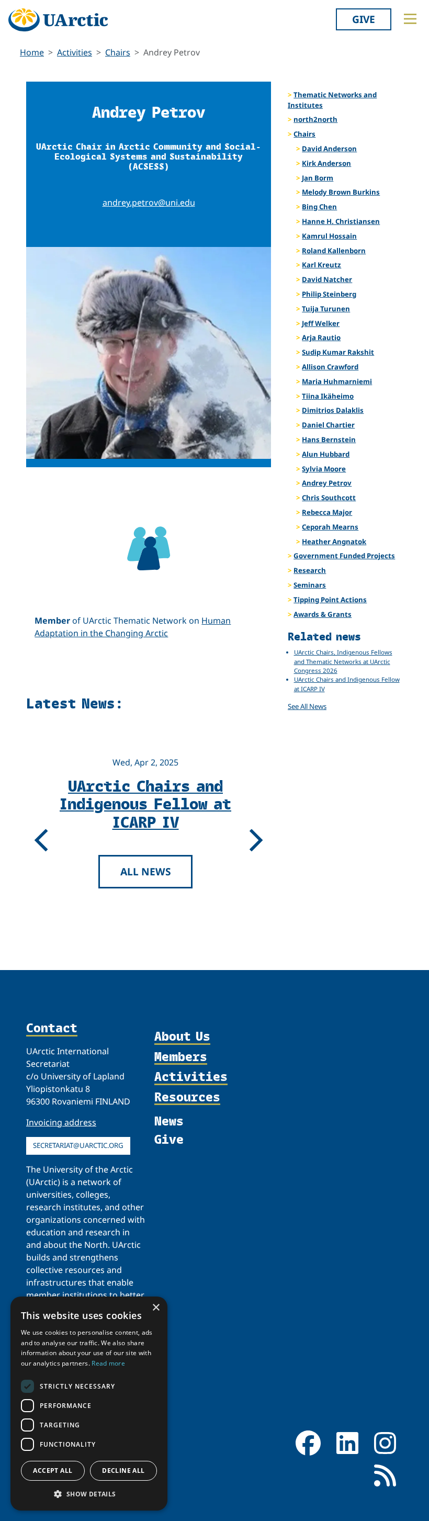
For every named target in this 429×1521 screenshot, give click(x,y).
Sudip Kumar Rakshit (338, 352)
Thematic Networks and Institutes (332, 100)
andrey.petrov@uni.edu (149, 202)
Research (309, 570)
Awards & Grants (322, 614)
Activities (74, 52)
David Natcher (327, 279)
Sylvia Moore (324, 469)
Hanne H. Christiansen (341, 221)
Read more (108, 1363)
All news (148, 907)
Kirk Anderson (326, 163)
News (169, 1120)
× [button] (156, 1308)
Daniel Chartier (328, 425)
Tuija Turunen (326, 308)
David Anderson (329, 148)
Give (363, 19)
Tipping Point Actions (330, 599)
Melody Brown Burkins (341, 192)
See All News (307, 706)
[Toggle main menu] (410, 18)
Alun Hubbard (325, 454)
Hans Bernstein (329, 439)
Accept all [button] (52, 1470)
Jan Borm (317, 178)
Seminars (309, 585)
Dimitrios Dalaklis (333, 410)
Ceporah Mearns (330, 527)
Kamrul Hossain (329, 236)
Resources (187, 1097)
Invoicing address (61, 1122)
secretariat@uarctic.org (78, 1145)
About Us (182, 1036)
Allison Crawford (330, 366)
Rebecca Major (327, 512)
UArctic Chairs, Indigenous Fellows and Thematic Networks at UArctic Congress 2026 (148, 821)
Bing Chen (319, 206)
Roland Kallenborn (334, 250)
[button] (89, 1494)
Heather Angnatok (334, 541)
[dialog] (88, 1404)
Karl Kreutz (321, 264)
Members (180, 1057)
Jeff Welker (321, 323)
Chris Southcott (329, 497)
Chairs (117, 52)
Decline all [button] (123, 1470)
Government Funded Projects (344, 555)
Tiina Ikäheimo (328, 396)
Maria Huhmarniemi (337, 381)
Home (32, 52)
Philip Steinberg (329, 294)
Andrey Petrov (327, 483)
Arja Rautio (321, 337)
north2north (315, 119)
